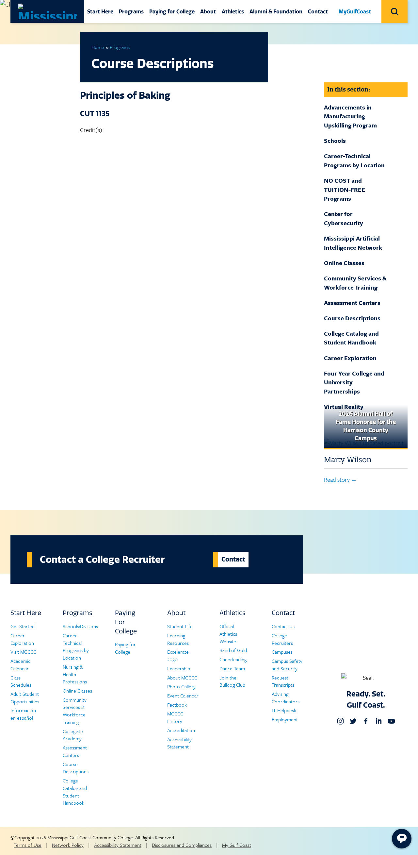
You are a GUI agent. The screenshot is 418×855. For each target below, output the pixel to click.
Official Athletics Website (228, 634)
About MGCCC (182, 677)
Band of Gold (233, 650)
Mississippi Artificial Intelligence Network (353, 243)
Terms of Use (27, 844)
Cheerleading (233, 659)
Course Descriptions (352, 318)
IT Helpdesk (284, 710)
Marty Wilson (348, 459)
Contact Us (283, 626)
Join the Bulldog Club (232, 681)
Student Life (180, 626)
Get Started (22, 626)
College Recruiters (282, 639)
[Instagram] (340, 721)
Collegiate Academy (73, 735)
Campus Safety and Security (287, 664)
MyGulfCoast (355, 11)
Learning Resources (178, 639)
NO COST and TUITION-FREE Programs (344, 189)
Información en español (23, 714)
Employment (285, 719)
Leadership (178, 668)
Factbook (177, 704)
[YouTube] (391, 721)
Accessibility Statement (179, 743)
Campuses (282, 651)
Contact (318, 11)
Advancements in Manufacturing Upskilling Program (350, 116)
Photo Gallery (181, 686)
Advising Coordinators (285, 697)
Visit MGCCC (23, 651)
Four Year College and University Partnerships (354, 382)
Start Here (100, 11)
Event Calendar (183, 695)
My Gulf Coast (236, 844)
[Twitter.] (353, 721)
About (208, 11)
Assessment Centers (352, 302)
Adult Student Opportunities (24, 697)
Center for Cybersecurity (343, 218)
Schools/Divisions (80, 626)
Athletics (233, 11)
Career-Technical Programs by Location (354, 160)
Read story (337, 479)
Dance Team (232, 668)
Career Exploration (350, 358)
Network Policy (68, 844)
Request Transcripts (283, 681)
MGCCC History (175, 717)
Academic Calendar (20, 664)
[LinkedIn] (379, 721)
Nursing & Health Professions (75, 674)
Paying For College (126, 622)
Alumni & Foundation (275, 11)
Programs (131, 11)
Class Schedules (20, 681)
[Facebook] (366, 721)
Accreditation (181, 730)
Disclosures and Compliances (182, 844)
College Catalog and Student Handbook (351, 338)
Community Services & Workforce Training (355, 283)
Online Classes (344, 263)
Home (97, 47)
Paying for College (172, 11)
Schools (335, 140)
